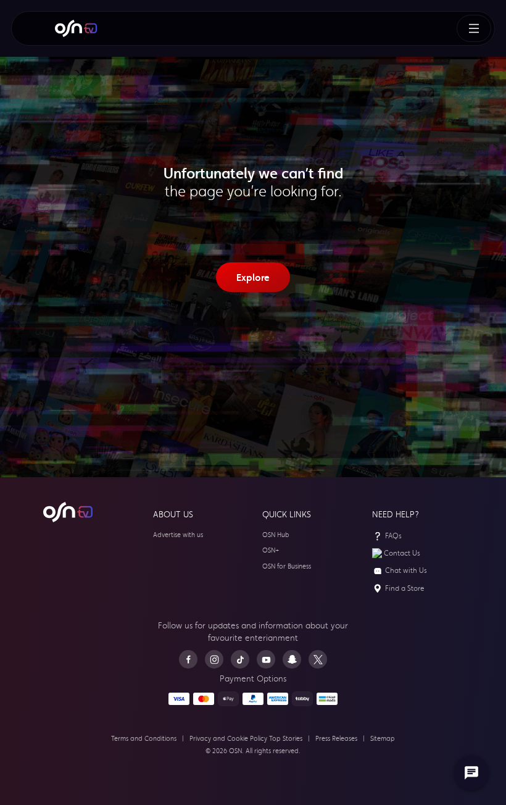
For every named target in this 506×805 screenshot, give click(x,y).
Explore (253, 277)
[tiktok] (240, 659)
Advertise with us (178, 535)
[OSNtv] (68, 512)
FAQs (393, 536)
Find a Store (405, 588)
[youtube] (266, 659)
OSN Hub (275, 535)
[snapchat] (292, 659)
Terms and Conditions (143, 739)
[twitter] (318, 659)
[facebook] (188, 659)
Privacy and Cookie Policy (228, 739)
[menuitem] (76, 28)
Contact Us (402, 553)
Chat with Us (406, 570)
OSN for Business (286, 566)
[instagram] (214, 659)
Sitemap (382, 739)
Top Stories (285, 739)
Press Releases (336, 739)
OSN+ (271, 550)
